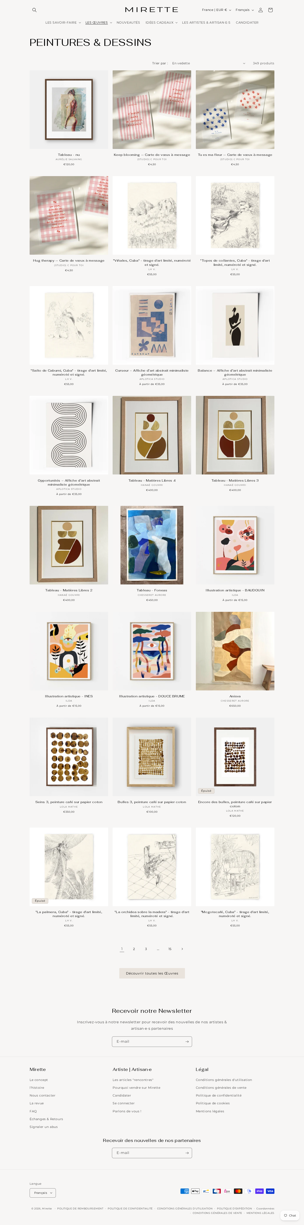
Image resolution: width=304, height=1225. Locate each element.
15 (170, 949)
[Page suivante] (182, 949)
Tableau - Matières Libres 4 (152, 480)
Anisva (235, 696)
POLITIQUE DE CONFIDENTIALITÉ (130, 1208)
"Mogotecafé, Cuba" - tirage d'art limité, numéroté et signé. (235, 914)
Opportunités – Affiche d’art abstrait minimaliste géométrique (69, 482)
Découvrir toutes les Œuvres (152, 973)
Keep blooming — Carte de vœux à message (152, 155)
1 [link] (122, 949)
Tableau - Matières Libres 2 (69, 590)
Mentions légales (210, 1111)
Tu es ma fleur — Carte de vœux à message (235, 155)
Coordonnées (265, 1208)
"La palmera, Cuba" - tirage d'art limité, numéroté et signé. (69, 914)
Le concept (39, 1080)
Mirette (47, 1208)
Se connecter (124, 1103)
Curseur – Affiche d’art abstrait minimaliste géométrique (152, 372)
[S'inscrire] (187, 1041)
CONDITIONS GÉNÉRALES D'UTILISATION (185, 1208)
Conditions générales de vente (221, 1088)
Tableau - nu (69, 155)
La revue (37, 1103)
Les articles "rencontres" (133, 1080)
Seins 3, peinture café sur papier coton (69, 802)
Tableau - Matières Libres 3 (235, 480)
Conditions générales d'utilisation (224, 1080)
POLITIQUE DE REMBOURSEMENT (80, 1208)
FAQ (33, 1111)
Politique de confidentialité (219, 1096)
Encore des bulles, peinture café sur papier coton (235, 804)
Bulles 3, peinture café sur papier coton (152, 802)
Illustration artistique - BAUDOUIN (235, 590)
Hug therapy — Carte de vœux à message (68, 260)
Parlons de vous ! (127, 1111)
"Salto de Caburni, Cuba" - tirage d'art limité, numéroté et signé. (69, 372)
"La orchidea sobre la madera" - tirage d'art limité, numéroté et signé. (152, 914)
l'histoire (37, 1088)
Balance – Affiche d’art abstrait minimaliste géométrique (235, 372)
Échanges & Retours (46, 1119)
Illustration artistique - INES (69, 696)
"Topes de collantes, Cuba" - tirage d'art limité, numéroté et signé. (235, 262)
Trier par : (160, 63)
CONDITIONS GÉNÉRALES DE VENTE (217, 1212)
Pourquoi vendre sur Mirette (136, 1088)
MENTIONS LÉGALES (260, 1212)
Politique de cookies (213, 1103)
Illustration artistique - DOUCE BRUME (152, 696)
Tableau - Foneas (152, 590)
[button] (34, 10)
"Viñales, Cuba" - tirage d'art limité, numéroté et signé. (152, 262)
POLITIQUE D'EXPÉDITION (234, 1208)
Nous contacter (42, 1096)
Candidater (122, 1096)
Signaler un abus (44, 1127)
